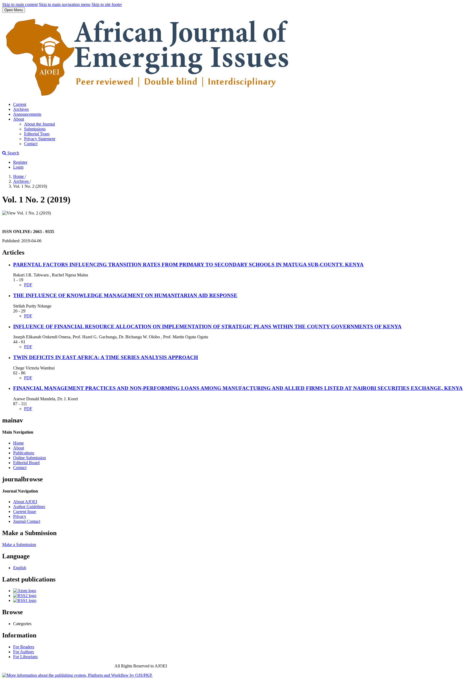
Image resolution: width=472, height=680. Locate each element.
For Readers (23, 647)
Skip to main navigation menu (64, 4)
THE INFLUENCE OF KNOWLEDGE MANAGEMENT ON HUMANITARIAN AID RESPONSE (125, 295)
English (19, 567)
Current (19, 104)
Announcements (27, 114)
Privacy (19, 516)
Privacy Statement (39, 138)
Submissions (35, 129)
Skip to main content (20, 4)
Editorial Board (26, 462)
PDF (28, 284)
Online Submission (29, 457)
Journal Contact (26, 521)
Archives (21, 109)
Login (18, 167)
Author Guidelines (29, 506)
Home (19, 176)
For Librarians (25, 656)
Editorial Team (36, 134)
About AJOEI (25, 501)
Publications (23, 453)
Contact (30, 143)
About (18, 119)
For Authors (23, 651)
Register (20, 162)
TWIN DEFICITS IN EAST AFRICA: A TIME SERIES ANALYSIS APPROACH (105, 357)
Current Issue (24, 511)
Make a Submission (19, 544)
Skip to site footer (107, 4)
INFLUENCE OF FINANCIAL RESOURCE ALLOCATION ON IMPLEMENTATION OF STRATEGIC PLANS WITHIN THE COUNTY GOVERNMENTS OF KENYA (207, 326)
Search (12, 153)
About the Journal (39, 124)
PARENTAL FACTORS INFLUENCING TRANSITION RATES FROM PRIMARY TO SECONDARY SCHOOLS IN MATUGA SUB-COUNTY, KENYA (188, 264)
